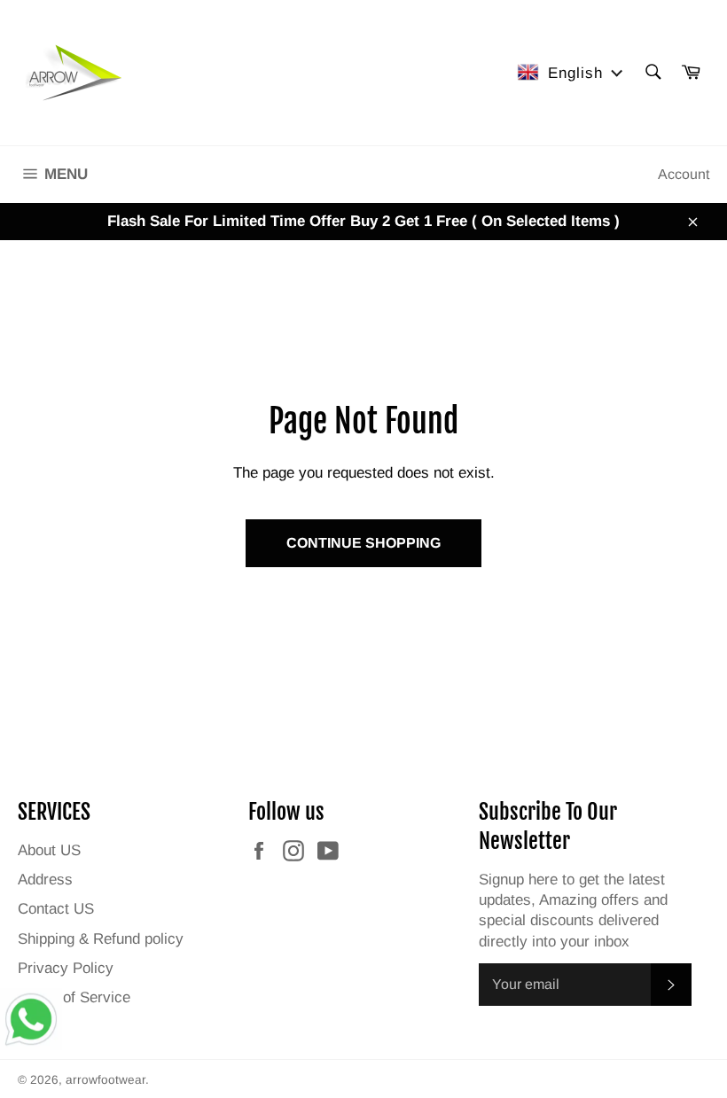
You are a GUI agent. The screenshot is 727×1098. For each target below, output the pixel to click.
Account (683, 174)
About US (49, 850)
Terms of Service (74, 997)
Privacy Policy (65, 968)
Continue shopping (363, 542)
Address (45, 879)
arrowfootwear (105, 1079)
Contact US (56, 908)
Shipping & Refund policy (101, 939)
